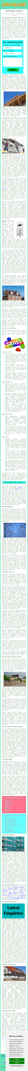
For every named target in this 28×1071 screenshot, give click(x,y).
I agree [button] (17, 1059)
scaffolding (5, 124)
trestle (12, 124)
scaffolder (16, 28)
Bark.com (4, 188)
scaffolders (22, 194)
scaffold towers (6, 241)
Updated (3, 1056)
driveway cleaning (13, 888)
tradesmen (17, 899)
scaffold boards (21, 109)
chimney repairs (13, 893)
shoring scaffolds (6, 121)
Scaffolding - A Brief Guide (9, 75)
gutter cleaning (6, 889)
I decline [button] (17, 1062)
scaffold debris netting (8, 853)
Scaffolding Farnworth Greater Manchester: (13, 17)
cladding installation (18, 887)
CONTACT (20, 8)
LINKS (14, 8)
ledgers (18, 112)
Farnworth (19, 487)
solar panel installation (16, 892)
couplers (18, 115)
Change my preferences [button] (17, 1065)
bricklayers (21, 894)
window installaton (17, 897)
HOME (11, 8)
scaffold (4, 106)
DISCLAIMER (24, 8)
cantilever (4, 122)
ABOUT (17, 8)
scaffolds (12, 661)
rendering (10, 895)
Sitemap (3, 1055)
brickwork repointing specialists (17, 898)
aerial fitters (6, 894)
